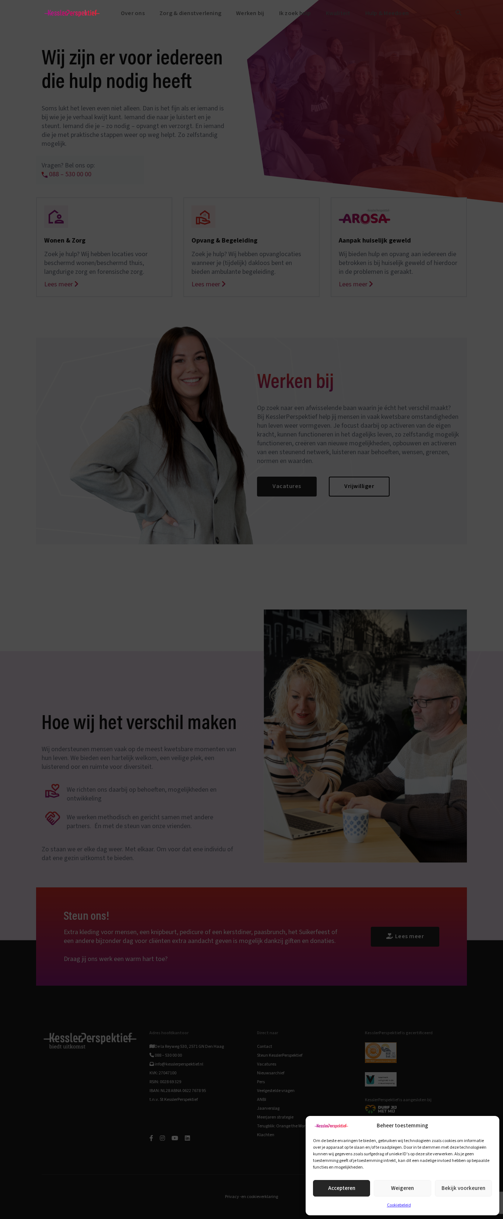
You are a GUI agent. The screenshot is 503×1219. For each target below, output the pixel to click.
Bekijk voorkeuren (463, 1188)
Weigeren (402, 1188)
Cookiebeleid (399, 1205)
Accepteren (341, 1188)
